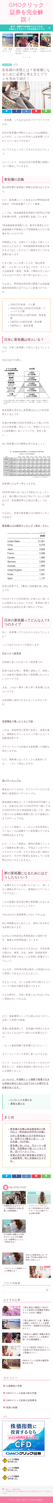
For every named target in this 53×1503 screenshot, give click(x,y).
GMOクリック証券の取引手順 (21, 1393)
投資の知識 (7, 65)
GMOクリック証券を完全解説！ (26, 12)
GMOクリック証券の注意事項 (21, 1400)
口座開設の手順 (14, 1386)
